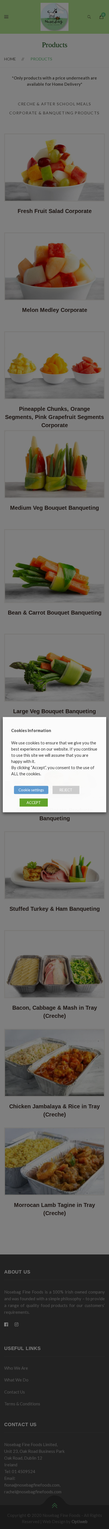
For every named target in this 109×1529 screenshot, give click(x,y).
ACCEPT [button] (34, 802)
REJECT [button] (66, 789)
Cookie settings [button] (31, 789)
